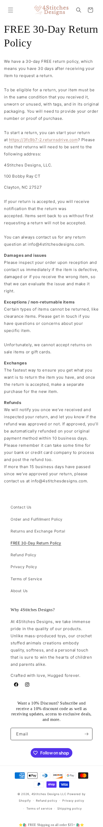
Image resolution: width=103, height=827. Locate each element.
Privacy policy (73, 800)
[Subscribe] (86, 734)
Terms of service (39, 808)
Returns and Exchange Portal (38, 531)
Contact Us (21, 507)
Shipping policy (69, 808)
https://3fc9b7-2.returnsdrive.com (43, 139)
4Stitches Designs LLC (49, 794)
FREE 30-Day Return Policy (36, 543)
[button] (10, 10)
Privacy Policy (24, 566)
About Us (19, 590)
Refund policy (46, 800)
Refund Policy (23, 555)
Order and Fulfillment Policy (37, 519)
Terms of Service (26, 579)
